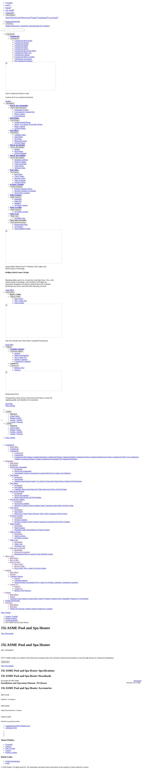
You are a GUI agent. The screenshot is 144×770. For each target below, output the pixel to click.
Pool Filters (14, 130)
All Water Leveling (21, 538)
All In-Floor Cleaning (62, 522)
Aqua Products (10, 18)
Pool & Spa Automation (19, 105)
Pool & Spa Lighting (18, 155)
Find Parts (9, 404)
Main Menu (14, 447)
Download (137, 681)
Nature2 (44, 18)
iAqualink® (66, 599)
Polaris (8, 8)
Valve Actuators (50, 514)
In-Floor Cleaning (17, 184)
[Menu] (2, 30)
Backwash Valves (49, 489)
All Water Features (43, 530)
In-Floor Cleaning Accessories (44, 522)
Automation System (21, 473)
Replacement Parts (21, 554)
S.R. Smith (9, 10)
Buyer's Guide (15, 296)
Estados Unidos (15, 418)
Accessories (32, 554)
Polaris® (48, 599)
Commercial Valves (83, 457)
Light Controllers (46, 506)
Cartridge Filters (20, 489)
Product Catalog (11, 752)
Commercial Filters (69, 457)
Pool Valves (14, 170)
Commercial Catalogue (70, 582)
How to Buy (10, 292)
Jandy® (41, 599)
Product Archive (11, 618)
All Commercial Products (68, 459)
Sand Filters (30, 489)
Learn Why (9, 345)
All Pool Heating (35, 497)
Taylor (29, 18)
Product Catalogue (55, 582)
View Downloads (7, 633)
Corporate (8, 3)
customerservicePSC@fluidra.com (17, 726)
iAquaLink (9, 13)
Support (8, 347)
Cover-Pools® (83, 599)
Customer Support (17, 349)
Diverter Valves (39, 514)
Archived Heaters (11, 620)
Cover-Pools (53, 18)
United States (14, 416)
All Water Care (19, 546)
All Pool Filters (61, 489)
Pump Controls (64, 481)
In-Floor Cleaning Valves (23, 522)
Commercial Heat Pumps (23, 457)
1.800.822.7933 (11, 728)
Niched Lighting (34, 506)
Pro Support (30, 26)
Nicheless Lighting (21, 506)
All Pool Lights (68, 506)
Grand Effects (21, 18)
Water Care (14, 214)
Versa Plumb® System (45, 554)
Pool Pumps (14, 118)
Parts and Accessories (18, 222)
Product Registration (12, 21)
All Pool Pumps (76, 481)
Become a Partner (19, 26)
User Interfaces (65, 473)
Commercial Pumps (55, 457)
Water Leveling (16, 207)
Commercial (10, 34)
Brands (7, 593)
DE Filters (39, 489)
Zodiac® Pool (56, 599)
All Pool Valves (61, 514)
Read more (5, 662)
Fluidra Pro (9, 26)
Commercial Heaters (40, 457)
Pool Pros (9, 24)
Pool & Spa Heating (17, 145)
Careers (8, 750)
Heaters (17, 497)
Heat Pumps (24, 497)
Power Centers (54, 473)
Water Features (16, 195)
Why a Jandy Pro (30, 568)
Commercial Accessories (50, 459)
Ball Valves (18, 514)
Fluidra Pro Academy (42, 26)
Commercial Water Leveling (31, 459)
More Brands (10, 15)
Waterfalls (18, 530)
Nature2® (74, 599)
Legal (7, 763)
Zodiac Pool (36, 18)
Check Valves (28, 514)
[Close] (2, 420)
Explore (8, 101)
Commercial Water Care (121, 457)
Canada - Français (16, 422)
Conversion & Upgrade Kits (39, 473)
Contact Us (14, 366)
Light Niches (58, 506)
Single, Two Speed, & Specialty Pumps (45, 481)
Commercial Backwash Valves (101, 457)
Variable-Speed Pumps (22, 481)
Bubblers (33, 530)
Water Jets (26, 530)
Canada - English (16, 420)
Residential (10, 103)
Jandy (8, 5)
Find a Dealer (10, 406)
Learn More (9, 290)
